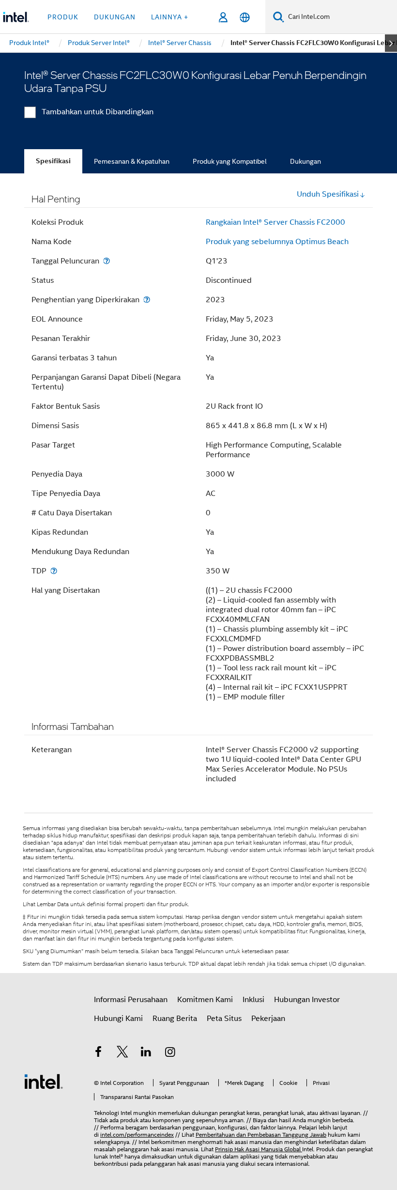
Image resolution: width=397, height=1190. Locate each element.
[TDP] (53, 571)
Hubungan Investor (307, 1000)
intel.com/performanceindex (137, 1134)
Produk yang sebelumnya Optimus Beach (277, 242)
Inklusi (253, 1000)
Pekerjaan (268, 1018)
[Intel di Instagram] (170, 1053)
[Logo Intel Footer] (43, 1081)
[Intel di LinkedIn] (146, 1053)
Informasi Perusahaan (131, 1000)
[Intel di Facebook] (98, 1053)
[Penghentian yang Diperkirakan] (146, 299)
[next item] (391, 43)
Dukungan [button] (115, 17)
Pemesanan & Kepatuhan (131, 161)
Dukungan (305, 161)
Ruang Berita (175, 1018)
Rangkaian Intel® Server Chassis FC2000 (275, 222)
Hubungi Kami (118, 1018)
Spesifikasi (53, 161)
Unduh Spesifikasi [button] (328, 194)
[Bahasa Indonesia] (244, 17)
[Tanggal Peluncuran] (106, 261)
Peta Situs (224, 1018)
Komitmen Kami (205, 1000)
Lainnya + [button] (169, 17)
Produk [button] (62, 17)
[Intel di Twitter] (122, 1053)
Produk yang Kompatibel (230, 161)
